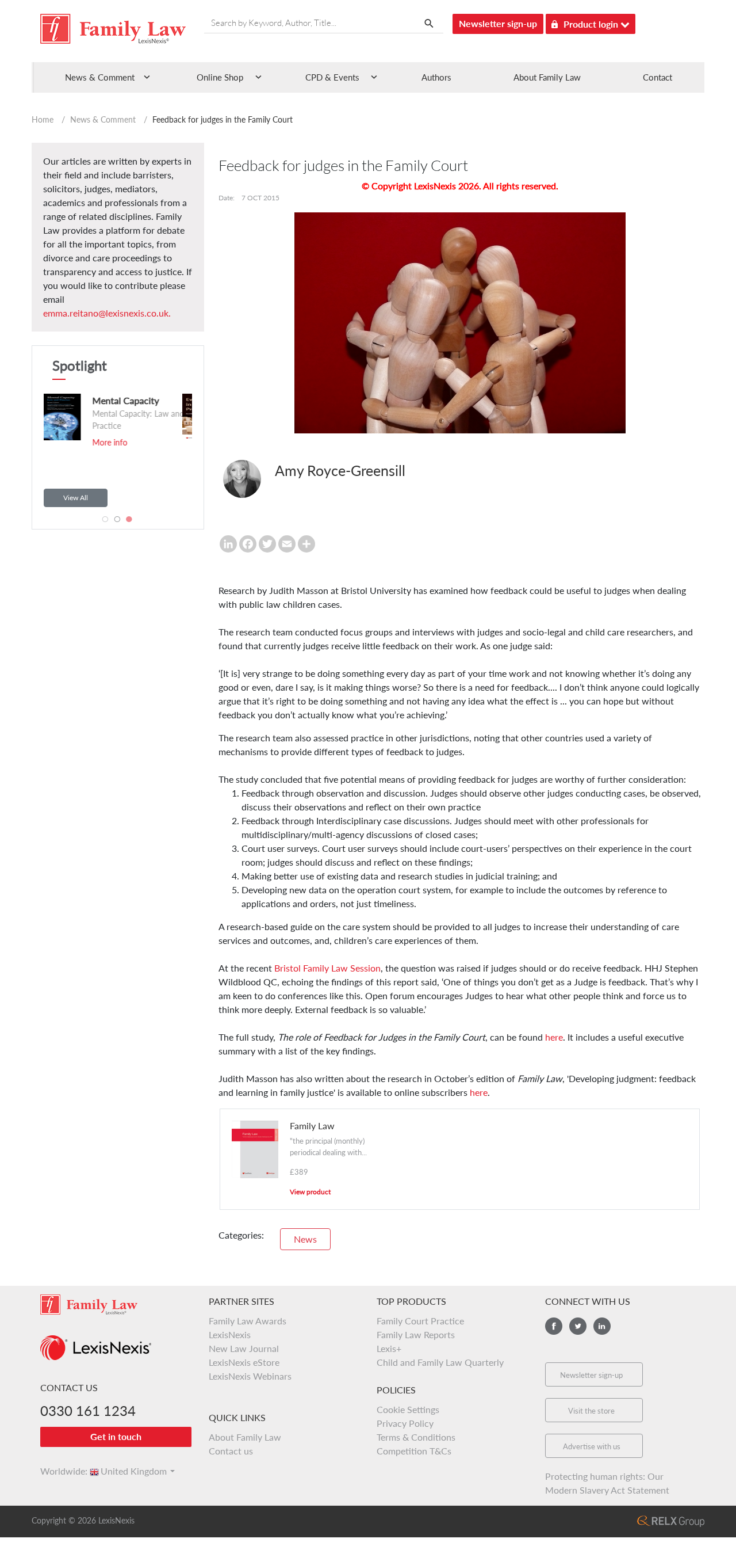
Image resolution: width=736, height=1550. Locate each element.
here (554, 1036)
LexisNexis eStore (244, 1362)
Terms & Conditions (416, 1436)
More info (110, 456)
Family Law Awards (247, 1320)
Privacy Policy (405, 1423)
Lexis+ (389, 1348)
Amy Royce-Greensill (340, 470)
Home (42, 119)
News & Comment (103, 119)
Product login (592, 23)
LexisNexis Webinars (250, 1375)
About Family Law (547, 77)
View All (75, 497)
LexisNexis (230, 1334)
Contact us (231, 1450)
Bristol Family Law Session (327, 967)
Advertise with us (591, 1446)
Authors (436, 77)
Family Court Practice (420, 1320)
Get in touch (115, 1436)
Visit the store (591, 1410)
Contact (657, 77)
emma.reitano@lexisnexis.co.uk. (107, 312)
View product (310, 1191)
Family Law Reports (416, 1334)
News (305, 1238)
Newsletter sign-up (498, 23)
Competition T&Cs (414, 1450)
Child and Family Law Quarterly (440, 1362)
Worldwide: (58, 1470)
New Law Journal (244, 1348)
